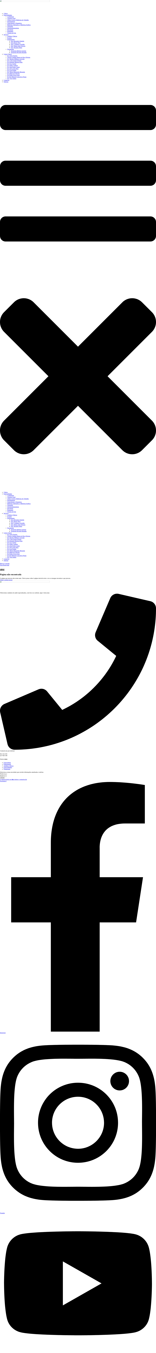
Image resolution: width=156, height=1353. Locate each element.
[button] (78, 287)
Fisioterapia (10, 49)
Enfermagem (11, 39)
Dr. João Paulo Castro (13, 67)
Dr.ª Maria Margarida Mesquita (16, 72)
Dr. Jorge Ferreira (12, 56)
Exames (9, 38)
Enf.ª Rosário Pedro (16, 47)
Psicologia (10, 30)
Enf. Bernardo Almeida (17, 41)
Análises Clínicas (12, 36)
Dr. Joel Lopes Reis (12, 69)
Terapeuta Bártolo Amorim (18, 51)
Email (2, 776)
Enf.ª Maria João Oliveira (18, 46)
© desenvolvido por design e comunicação (13, 779)
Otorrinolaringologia (13, 28)
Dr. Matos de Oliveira (13, 73)
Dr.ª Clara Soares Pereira (14, 60)
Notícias (6, 82)
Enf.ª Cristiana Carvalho (18, 44)
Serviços (6, 34)
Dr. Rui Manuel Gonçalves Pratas (16, 77)
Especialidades (8, 15)
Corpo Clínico (8, 54)
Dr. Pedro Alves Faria (13, 75)
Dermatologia (11, 21)
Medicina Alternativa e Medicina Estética (19, 25)
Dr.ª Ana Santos (11, 78)
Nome (2, 774)
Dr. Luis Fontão (11, 70)
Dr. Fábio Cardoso (12, 65)
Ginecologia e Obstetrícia (14, 23)
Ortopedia (10, 26)
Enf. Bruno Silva (15, 43)
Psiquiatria (10, 31)
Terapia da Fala (11, 33)
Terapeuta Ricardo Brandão (19, 52)
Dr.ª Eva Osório (11, 64)
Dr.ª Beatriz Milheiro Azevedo (15, 59)
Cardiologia (10, 17)
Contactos (6, 80)
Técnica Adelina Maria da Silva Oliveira (18, 57)
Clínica (6, 13)
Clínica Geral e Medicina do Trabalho (18, 20)
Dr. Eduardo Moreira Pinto (14, 62)
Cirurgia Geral (11, 18)
